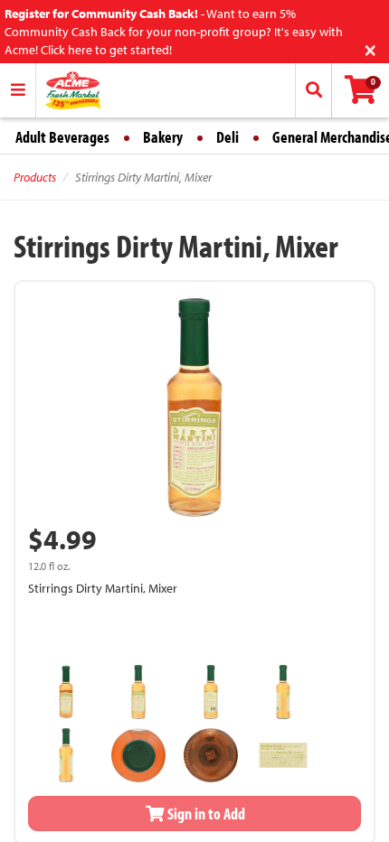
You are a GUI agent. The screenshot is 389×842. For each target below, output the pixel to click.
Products (35, 177)
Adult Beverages (62, 136)
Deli (227, 136)
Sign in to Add (205, 813)
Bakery (163, 136)
